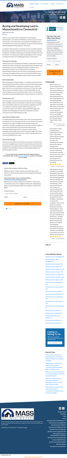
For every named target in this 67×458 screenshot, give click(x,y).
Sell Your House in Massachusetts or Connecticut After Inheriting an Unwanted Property (55, 374)
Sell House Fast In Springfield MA (55, 257)
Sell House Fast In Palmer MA (54, 266)
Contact (32, 7)
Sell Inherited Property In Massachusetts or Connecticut (58, 434)
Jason (5, 34)
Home (64, 418)
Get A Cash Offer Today (49, 14)
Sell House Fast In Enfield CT (54, 320)
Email (25, 197)
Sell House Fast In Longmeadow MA (57, 431)
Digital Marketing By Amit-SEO (33, 457)
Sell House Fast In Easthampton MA (57, 437)
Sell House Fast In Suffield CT (54, 323)
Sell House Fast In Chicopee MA (54, 274)
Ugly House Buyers (61, 444)
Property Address (9, 191)
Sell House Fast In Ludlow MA (54, 291)
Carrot (25, 427)
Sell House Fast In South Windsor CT (56, 420)
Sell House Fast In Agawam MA (54, 279)
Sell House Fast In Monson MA (54, 272)
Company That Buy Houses (59, 439)
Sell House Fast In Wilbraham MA (55, 269)
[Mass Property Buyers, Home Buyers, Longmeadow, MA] (55, 29)
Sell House (63, 414)
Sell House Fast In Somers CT (54, 310)
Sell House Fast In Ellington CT (54, 313)
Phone (6, 197)
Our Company (61, 14)
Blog (64, 416)
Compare (52, 4)
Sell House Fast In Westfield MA (55, 294)
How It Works (45, 4)
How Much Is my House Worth (58, 446)
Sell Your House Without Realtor (57, 442)
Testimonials (59, 4)
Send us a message (24, 156)
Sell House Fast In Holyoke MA (54, 264)
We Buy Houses (62, 412)
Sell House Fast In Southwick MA (55, 277)
